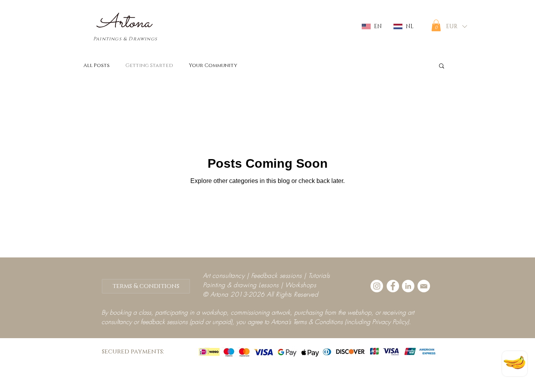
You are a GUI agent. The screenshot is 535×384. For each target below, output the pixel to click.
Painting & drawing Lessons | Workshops (259, 285)
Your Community (213, 65)
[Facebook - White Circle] (393, 286)
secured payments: (133, 351)
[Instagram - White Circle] (377, 286)
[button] (436, 25)
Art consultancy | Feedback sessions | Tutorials (266, 275)
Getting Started (149, 65)
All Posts (96, 65)
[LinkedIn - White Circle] (408, 286)
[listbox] (456, 26)
